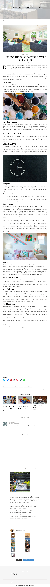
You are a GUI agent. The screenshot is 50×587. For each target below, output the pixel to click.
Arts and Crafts (6, 384)
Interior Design (15, 386)
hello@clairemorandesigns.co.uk (17, 514)
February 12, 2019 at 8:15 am (14, 423)
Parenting (25, 54)
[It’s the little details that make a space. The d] (13, 535)
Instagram (12, 518)
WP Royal (11, 581)
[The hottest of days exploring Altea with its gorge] (27, 540)
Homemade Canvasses (40, 384)
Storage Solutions (27, 386)
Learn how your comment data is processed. (30, 468)
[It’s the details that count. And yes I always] (13, 555)
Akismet (32, 585)
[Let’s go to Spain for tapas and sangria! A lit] (27, 545)
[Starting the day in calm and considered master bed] (27, 550)
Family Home (25, 384)
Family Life (32, 384)
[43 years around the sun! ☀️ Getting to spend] (13, 545)
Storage (21, 386)
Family (20, 384)
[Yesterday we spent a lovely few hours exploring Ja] (27, 535)
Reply (46, 421)
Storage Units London (12, 226)
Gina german (12, 422)
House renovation (6, 386)
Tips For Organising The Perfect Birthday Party (8, 408)
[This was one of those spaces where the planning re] (13, 550)
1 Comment (44, 389)
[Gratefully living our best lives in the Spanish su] (13, 540)
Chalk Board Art (14, 384)
